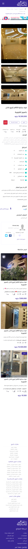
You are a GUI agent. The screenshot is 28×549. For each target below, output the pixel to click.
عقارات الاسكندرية (14, 451)
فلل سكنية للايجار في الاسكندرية (14, 487)
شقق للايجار (14, 501)
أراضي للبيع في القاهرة (14, 476)
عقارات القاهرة (14, 449)
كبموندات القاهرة (14, 453)
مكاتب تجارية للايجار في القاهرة (14, 474)
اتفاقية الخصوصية (22, 543)
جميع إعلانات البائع (21, 239)
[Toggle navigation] (3, 3)
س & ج (25, 541)
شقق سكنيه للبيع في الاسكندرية (14, 482)
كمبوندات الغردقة (14, 455)
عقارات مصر (14, 447)
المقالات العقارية (22, 538)
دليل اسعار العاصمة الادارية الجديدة (14, 505)
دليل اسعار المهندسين (14, 507)
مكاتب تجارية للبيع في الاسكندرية (14, 489)
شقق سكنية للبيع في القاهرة (14, 464)
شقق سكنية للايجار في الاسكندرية (14, 484)
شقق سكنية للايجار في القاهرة (14, 466)
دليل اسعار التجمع (14, 511)
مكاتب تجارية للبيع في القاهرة (14, 472)
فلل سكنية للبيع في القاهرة (14, 468)
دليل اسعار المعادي (14, 509)
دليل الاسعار (10, 535)
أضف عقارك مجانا (9, 533)
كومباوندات (24, 535)
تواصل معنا (11, 541)
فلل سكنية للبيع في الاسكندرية (14, 485)
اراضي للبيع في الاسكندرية (14, 493)
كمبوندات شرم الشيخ (14, 457)
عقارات (25, 533)
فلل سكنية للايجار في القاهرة (14, 470)
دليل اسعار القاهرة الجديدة (14, 503)
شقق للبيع (14, 499)
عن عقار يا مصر (10, 538)
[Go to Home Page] (25, 9)
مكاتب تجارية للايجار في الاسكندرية (14, 491)
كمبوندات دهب (14, 459)
